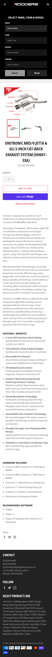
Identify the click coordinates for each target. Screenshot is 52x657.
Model (8, 47)
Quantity (6, 173)
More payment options (25, 203)
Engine (8, 59)
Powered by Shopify (35, 643)
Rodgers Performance (18, 643)
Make (7, 23)
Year (7, 35)
